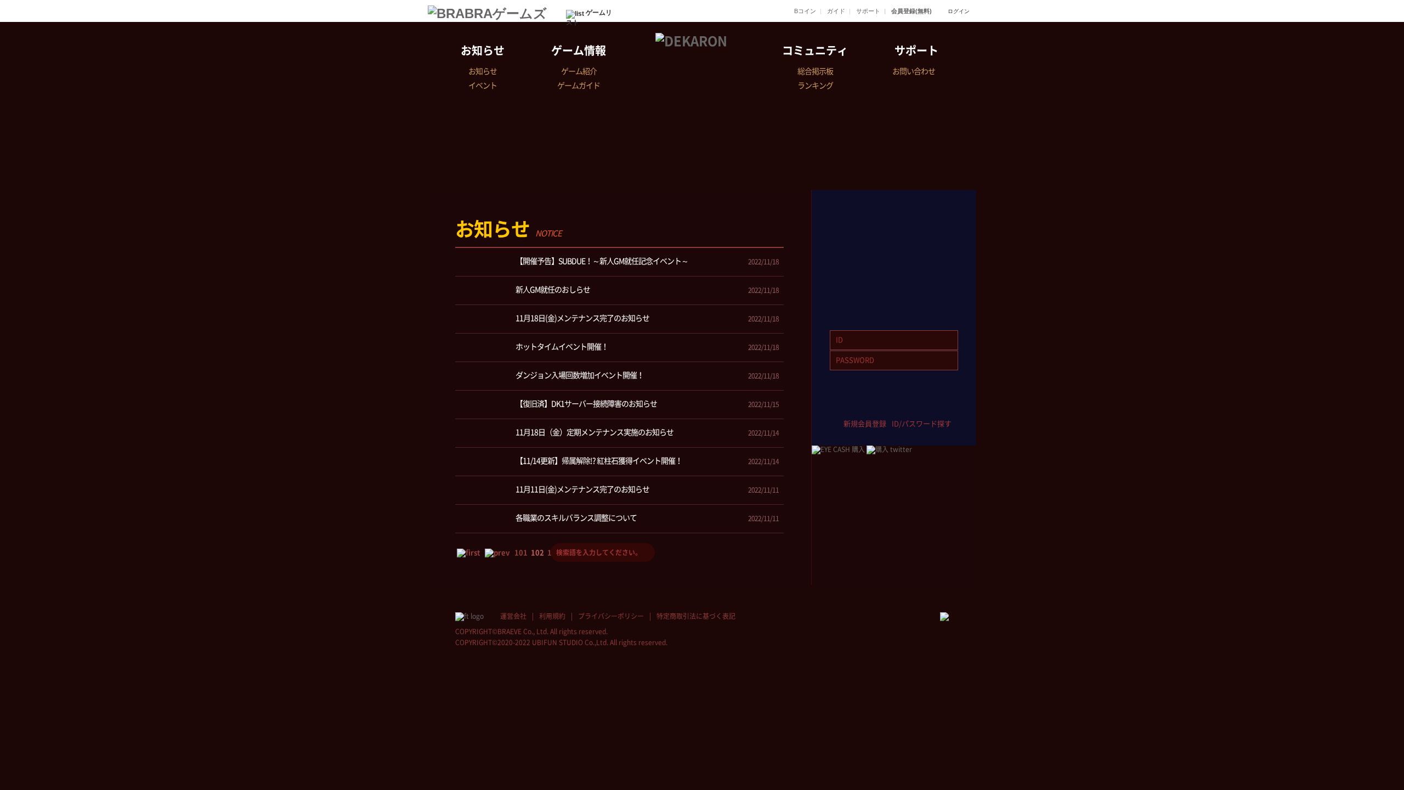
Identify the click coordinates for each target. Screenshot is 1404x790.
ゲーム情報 (578, 50)
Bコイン (805, 11)
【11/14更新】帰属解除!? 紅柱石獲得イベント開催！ (599, 461)
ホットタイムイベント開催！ (562, 347)
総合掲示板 (815, 71)
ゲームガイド (578, 85)
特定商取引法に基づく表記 (695, 616)
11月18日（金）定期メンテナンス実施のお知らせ (594, 432)
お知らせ (483, 50)
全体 (611, 237)
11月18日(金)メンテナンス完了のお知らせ (582, 318)
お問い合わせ (913, 71)
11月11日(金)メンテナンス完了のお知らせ (582, 489)
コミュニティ (815, 50)
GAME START (894, 223)
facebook (845, 405)
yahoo (910, 405)
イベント (482, 85)
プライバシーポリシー (611, 616)
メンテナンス (759, 237)
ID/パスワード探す (922, 423)
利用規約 (552, 616)
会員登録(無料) (911, 11)
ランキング (815, 85)
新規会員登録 (864, 423)
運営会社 (513, 616)
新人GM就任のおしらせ (553, 290)
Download (894, 284)
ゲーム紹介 (579, 71)
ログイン (959, 11)
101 (521, 552)
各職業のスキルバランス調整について (576, 518)
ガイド (836, 11)
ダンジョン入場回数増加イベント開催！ (580, 375)
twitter (877, 405)
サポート (868, 11)
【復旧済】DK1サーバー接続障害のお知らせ (586, 404)
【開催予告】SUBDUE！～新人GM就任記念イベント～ (602, 261)
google (942, 405)
